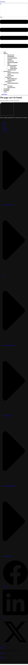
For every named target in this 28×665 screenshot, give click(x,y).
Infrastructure (10, 61)
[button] (14, 33)
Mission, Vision (10, 55)
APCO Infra (2, 1)
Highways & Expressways (13, 72)
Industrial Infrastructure (12, 83)
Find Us (1, 647)
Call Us (1, 653)
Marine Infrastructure (12, 78)
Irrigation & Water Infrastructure (10, 80)
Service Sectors (7, 71)
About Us (5, 53)
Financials (9, 59)
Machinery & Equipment (12, 62)
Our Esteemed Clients (12, 58)
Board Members (10, 56)
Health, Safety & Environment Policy (12, 69)
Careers (5, 91)
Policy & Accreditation (12, 65)
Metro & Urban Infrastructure (9, 76)
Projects (5, 84)
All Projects (9, 86)
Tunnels (9, 74)
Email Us (2, 657)
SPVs (8, 64)
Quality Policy (13, 67)
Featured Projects (11, 87)
